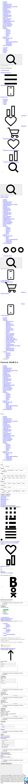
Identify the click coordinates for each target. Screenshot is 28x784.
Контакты (5, 50)
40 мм (18, 483)
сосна (21, 470)
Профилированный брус (9, 21)
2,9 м (9, 478)
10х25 (4, 491)
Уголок (7, 35)
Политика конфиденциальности (8, 648)
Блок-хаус (5, 17)
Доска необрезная (7, 45)
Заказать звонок (7, 281)
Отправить (3, 606)
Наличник (8, 30)
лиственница (10, 470)
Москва (23, 303)
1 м (4, 475)
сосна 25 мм (3, 497)
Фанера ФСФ (9, 44)
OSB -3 (7, 39)
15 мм (9, 487)
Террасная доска (7, 12)
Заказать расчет (4, 96)
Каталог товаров (4, 197)
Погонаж (5, 28)
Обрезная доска (6, 22)
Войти (2, 734)
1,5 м (8, 475)
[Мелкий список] (11, 538)
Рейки (7, 34)
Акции (4, 51)
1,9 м (16, 475)
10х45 (23, 491)
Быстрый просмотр (5, 566)
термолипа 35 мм (4, 499)
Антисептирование (10, 634)
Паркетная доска (7, 5)
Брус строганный (7, 18)
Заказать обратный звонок (7, 618)
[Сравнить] (11, 565)
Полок (4, 27)
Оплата (5, 48)
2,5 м (17, 476)
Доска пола (5, 13)
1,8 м (12, 475)
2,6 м (21, 476)
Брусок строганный (7, 24)
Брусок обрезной (7, 26)
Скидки (5, 1)
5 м (24, 478)
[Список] (11, 527)
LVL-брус (5, 36)
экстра (7, 466)
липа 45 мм (3, 504)
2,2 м (4, 476)
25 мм (4, 483)
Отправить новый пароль (6, 763)
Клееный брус (6, 10)
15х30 (3, 492)
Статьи (7, 631)
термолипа (4, 471)
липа (4, 470)
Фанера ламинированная (12, 41)
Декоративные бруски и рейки (10, 6)
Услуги (5, 52)
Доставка (5, 47)
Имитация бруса (7, 7)
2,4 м (13, 476)
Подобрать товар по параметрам (8, 505)
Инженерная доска (7, 4)
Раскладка (8, 33)
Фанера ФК (8, 43)
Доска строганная (7, 23)
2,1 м (24, 475)
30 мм (9, 483)
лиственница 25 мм (5, 495)
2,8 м (5, 478)
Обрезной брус (6, 19)
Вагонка (5, 2)
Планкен (5, 9)
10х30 (9, 491)
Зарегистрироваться (5, 737)
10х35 (14, 491)
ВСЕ (12, 572)
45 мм (23, 483)
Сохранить (3, 676)
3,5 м (17, 478)
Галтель (8, 29)
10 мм (4, 487)
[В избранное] (11, 554)
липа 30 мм (3, 501)
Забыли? (2, 729)
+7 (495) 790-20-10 (5, 70)
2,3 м (8, 476)
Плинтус (8, 32)
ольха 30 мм (3, 503)
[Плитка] (11, 517)
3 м (13, 478)
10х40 (18, 491)
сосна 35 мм (3, 498)
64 (9, 572)
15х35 (7, 492)
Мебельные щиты (7, 15)
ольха (16, 470)
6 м (4, 479)
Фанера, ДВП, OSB (7, 38)
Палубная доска (7, 11)
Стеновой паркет (7, 16)
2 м (20, 475)
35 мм (14, 483)
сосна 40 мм (3, 500)
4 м (21, 478)
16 (8, 572)
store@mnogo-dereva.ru (6, 72)
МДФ (7, 40)
